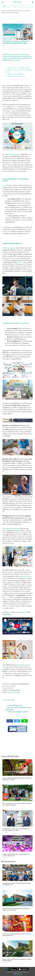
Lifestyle (21, 49)
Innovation (16, 49)
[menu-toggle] (2, 2)
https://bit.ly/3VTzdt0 (13, 692)
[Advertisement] (17, 19)
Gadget (12, 49)
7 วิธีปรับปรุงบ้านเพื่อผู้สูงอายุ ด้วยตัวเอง (17, 711)
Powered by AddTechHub (17, 975)
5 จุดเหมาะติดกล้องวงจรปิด (14, 705)
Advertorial (7, 49)
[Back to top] (30, 971)
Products (28, 49)
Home (2, 11)
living (25, 49)
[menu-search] (32, 2)
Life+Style (8, 11)
